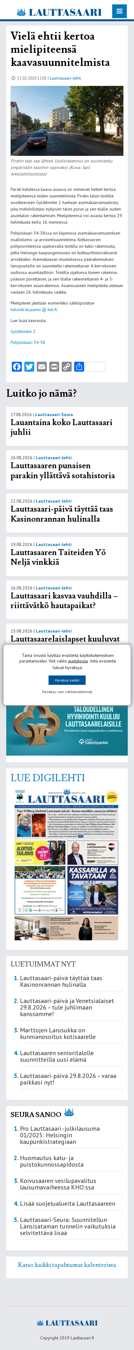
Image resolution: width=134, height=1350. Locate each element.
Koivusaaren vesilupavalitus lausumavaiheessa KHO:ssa (58, 1184)
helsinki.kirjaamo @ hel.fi (34, 309)
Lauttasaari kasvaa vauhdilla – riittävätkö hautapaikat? (64, 601)
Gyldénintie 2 (23, 331)
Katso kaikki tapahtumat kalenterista (67, 1265)
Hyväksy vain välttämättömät (67, 691)
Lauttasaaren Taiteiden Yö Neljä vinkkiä (58, 557)
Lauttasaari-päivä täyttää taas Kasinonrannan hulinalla (62, 514)
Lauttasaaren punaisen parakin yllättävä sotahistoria (64, 470)
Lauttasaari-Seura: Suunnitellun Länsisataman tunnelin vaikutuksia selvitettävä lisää (68, 1226)
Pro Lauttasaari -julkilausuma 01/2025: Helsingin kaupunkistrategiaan (60, 1135)
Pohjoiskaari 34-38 (28, 342)
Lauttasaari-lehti (65, 78)
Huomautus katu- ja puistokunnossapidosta (52, 1161)
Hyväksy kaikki (67, 680)
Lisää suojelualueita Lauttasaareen (67, 1203)
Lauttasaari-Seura (54, 414)
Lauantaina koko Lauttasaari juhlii (61, 427)
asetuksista (78, 661)
